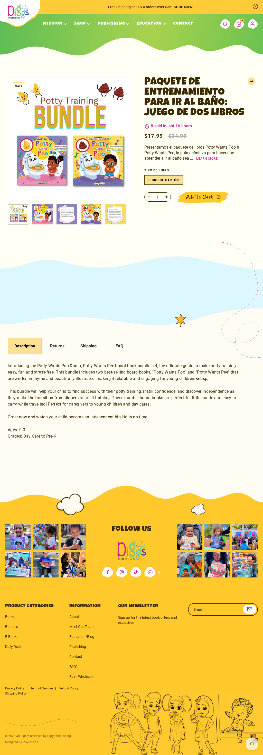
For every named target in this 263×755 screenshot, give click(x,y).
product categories (29, 606)
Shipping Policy (16, 693)
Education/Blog (81, 636)
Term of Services (42, 688)
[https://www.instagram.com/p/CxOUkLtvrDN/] (189, 564)
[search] (225, 24)
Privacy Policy (15, 688)
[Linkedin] (159, 572)
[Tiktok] (136, 572)
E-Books (11, 636)
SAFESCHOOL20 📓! (186, 7)
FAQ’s (73, 666)
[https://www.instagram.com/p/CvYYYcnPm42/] (73, 537)
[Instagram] (121, 572)
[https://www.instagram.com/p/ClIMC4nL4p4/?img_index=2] (73, 564)
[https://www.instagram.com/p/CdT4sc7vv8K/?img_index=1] (46, 564)
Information (85, 606)
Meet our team (81, 626)
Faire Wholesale (81, 676)
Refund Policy (68, 688)
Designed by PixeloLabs (21, 742)
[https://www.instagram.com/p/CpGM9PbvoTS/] (245, 564)
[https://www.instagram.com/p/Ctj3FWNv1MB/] (18, 537)
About (74, 616)
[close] (255, 6)
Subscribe (249, 609)
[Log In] (253, 24)
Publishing (77, 646)
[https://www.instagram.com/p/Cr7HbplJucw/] (189, 537)
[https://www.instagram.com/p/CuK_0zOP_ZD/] (217, 564)
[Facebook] (107, 572)
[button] (239, 24)
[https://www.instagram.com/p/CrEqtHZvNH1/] (217, 537)
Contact (75, 656)
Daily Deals (13, 646)
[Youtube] (150, 572)
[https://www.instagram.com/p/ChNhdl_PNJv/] (18, 564)
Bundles (11, 626)
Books (10, 616)
